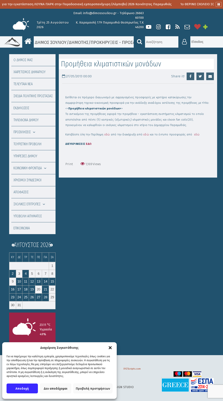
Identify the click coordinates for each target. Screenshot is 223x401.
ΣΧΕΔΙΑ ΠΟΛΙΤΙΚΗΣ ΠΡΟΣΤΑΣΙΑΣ (33, 96)
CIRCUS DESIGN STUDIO (117, 387)
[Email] (210, 76)
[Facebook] (168, 27)
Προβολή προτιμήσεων (93, 389)
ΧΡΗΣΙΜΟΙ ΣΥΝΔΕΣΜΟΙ (27, 180)
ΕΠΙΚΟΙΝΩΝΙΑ (22, 228)
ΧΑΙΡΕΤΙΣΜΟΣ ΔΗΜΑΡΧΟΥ (30, 72)
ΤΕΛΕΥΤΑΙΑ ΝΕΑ (23, 84)
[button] (110, 348)
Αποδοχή (22, 389)
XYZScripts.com (132, 368)
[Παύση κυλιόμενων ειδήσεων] (219, 4)
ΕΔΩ (88, 144)
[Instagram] (158, 27)
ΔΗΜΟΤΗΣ (78, 42)
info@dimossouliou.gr (100, 13)
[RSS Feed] (177, 27)
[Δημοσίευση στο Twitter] (200, 76)
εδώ (107, 134)
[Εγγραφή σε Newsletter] (187, 27)
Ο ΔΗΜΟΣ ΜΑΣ (23, 60)
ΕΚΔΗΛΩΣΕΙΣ (21, 108)
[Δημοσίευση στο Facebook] (190, 76)
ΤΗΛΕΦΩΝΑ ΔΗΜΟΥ (26, 120)
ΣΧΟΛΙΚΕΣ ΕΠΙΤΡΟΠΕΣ (27, 204)
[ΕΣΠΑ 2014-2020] (202, 385)
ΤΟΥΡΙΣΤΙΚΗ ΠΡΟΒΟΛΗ (27, 144)
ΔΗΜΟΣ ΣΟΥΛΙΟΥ (50, 42)
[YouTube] (148, 27)
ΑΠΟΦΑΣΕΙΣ (21, 192)
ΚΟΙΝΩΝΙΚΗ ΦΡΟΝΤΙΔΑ (28, 168)
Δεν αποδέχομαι (55, 389)
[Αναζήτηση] (139, 42)
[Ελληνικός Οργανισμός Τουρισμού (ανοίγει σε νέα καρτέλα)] (175, 385)
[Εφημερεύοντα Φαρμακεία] (208, 27)
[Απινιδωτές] (197, 27)
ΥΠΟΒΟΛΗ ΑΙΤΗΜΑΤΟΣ (28, 216)
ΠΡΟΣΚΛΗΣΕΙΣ (22, 132)
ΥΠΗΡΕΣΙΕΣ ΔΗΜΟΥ (25, 156)
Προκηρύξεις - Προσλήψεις (119, 42)
